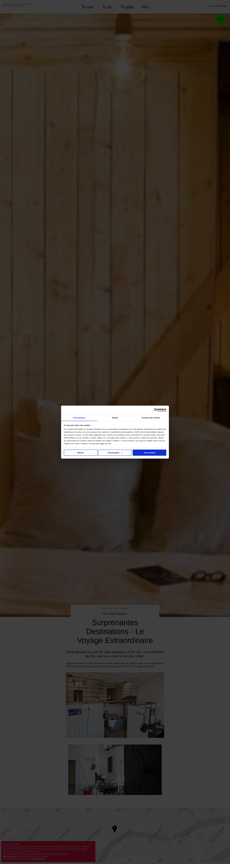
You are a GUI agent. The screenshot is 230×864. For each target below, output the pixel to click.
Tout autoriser (149, 453)
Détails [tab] (115, 418)
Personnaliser (113, 453)
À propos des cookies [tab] (151, 418)
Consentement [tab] (79, 418)
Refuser (80, 453)
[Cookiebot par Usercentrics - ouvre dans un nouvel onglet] (155, 410)
